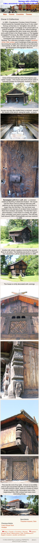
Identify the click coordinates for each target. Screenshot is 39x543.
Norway (25, 531)
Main (5, 14)
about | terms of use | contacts (24, 540)
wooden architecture (18, 535)
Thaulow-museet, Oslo (28, 521)
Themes (29, 14)
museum (9, 535)
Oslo (21, 533)
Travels (11, 14)
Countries (20, 14)
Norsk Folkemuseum (13, 533)
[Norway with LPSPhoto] (19, 12)
